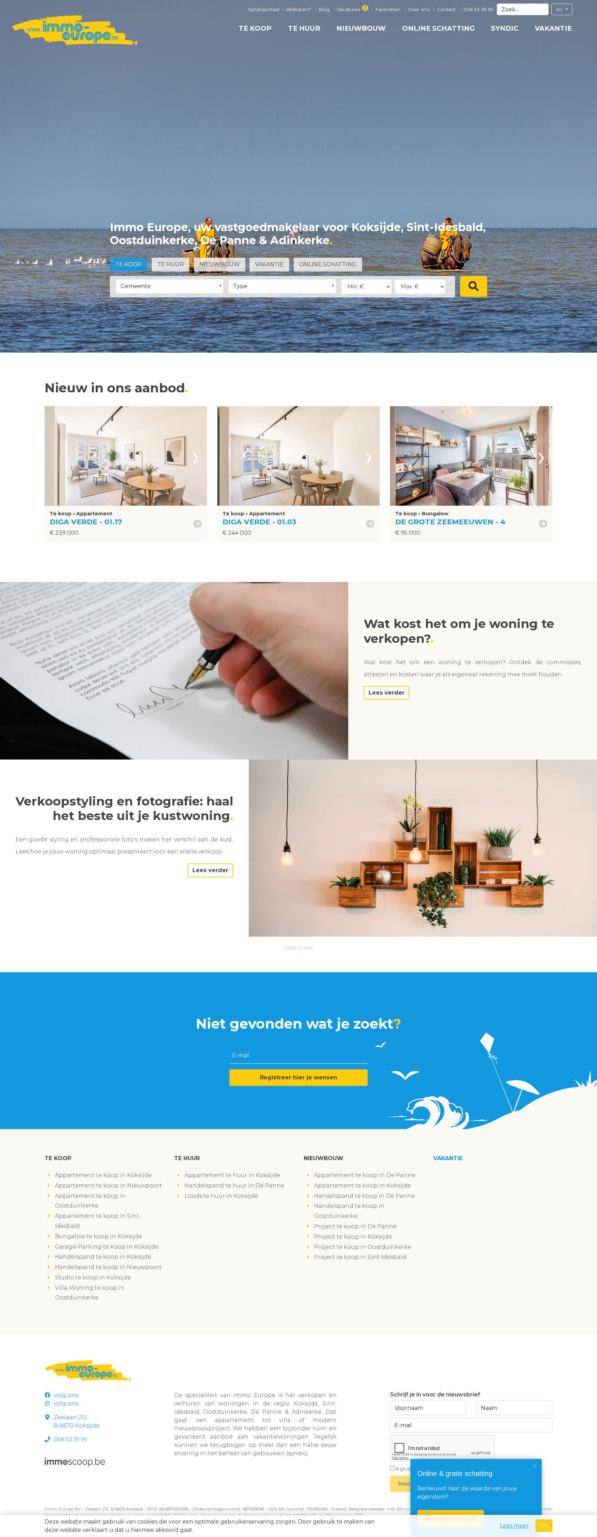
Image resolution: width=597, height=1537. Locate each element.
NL (560, 9)
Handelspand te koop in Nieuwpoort (108, 1267)
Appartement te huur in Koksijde (232, 1175)
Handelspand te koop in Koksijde (103, 1256)
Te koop (255, 28)
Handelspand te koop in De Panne (364, 1196)
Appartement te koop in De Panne (364, 1175)
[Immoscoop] (75, 1461)
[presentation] (196, 456)
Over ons (419, 9)
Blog (325, 9)
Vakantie (553, 28)
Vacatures (352, 8)
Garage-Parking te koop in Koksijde (107, 1246)
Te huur (304, 28)
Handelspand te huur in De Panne (234, 1185)
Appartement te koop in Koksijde (103, 1175)
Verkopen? (299, 9)
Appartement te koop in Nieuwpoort (108, 1185)
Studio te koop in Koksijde (93, 1277)
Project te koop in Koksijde (353, 1236)
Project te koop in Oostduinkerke (362, 1247)
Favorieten (388, 9)
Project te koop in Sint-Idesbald (360, 1257)
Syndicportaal (263, 9)
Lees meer (298, 948)
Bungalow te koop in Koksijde (98, 1236)
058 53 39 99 (478, 9)
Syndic (504, 28)
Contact (447, 9)
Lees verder (387, 692)
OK (544, 1525)
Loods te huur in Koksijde (221, 1196)
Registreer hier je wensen (298, 1077)
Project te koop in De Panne (355, 1226)
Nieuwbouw (361, 28)
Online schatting (438, 28)
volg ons (66, 1395)
